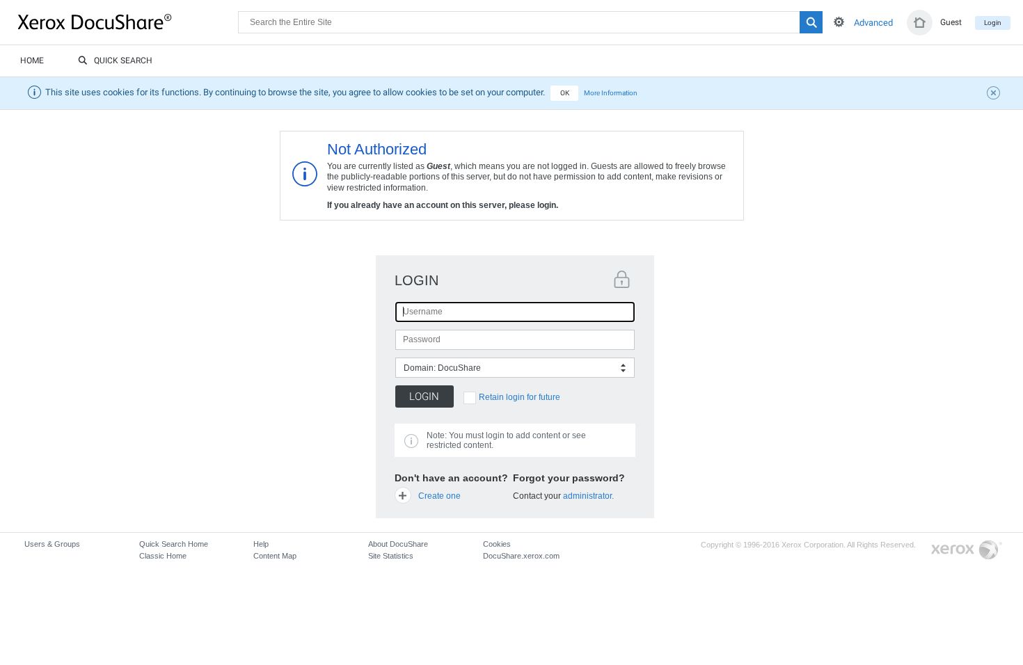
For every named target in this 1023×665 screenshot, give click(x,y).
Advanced (873, 22)
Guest (951, 22)
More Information (610, 93)
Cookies (497, 544)
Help (261, 544)
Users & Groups (52, 544)
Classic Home (163, 556)
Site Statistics (390, 556)
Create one (439, 496)
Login (992, 22)
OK (564, 93)
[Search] (811, 22)
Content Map (274, 556)
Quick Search (123, 60)
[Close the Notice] (995, 94)
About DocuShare (398, 544)
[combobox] (515, 368)
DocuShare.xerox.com (521, 556)
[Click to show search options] (839, 22)
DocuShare (128, 21)
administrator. (588, 496)
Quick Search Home (173, 544)
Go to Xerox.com (966, 550)
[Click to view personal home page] (920, 22)
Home (32, 60)
